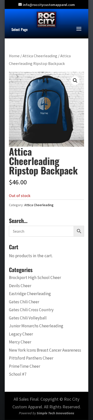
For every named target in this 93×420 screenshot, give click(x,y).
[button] (75, 80)
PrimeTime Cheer (24, 366)
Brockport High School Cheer (35, 277)
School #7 (18, 374)
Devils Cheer (20, 285)
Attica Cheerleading (40, 55)
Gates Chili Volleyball (28, 318)
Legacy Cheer (21, 334)
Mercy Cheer (20, 342)
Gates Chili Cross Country (31, 309)
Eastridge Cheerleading (30, 293)
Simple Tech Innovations (55, 413)
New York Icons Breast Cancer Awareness (45, 350)
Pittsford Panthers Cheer (31, 358)
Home (14, 55)
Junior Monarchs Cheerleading (36, 326)
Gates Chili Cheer (24, 302)
